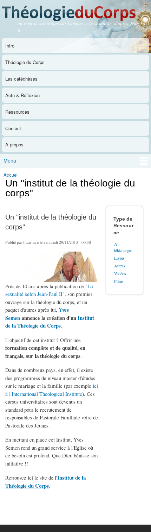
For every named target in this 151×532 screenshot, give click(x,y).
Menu (10, 160)
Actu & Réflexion (22, 95)
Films (119, 281)
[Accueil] (75, 11)
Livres (119, 258)
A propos (14, 144)
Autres (119, 265)
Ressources (17, 111)
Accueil (11, 174)
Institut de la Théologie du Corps (49, 322)
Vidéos (120, 273)
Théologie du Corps (25, 62)
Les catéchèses (21, 78)
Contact (13, 128)
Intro (9, 45)
